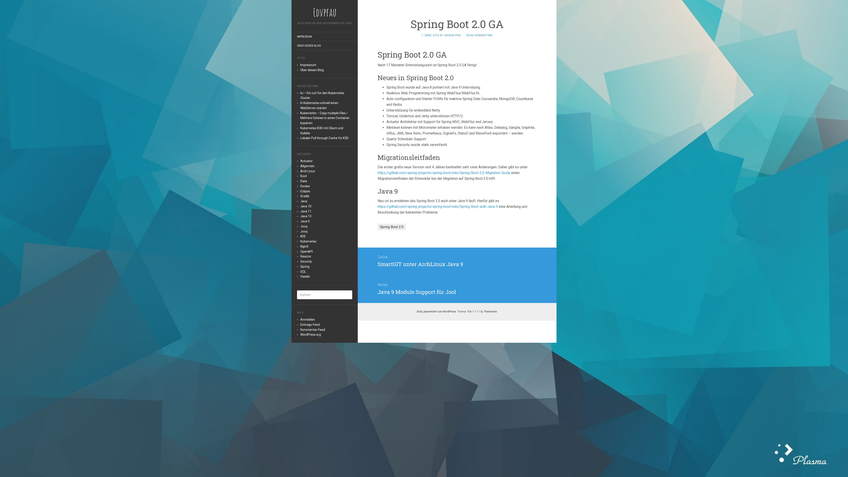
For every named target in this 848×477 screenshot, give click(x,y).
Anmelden (307, 319)
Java (303, 201)
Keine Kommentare (479, 35)
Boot (303, 176)
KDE (303, 236)
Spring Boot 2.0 (391, 227)
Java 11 (305, 211)
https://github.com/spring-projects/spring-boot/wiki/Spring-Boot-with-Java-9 (438, 206)
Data (303, 181)
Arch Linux (307, 171)
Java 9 (305, 221)
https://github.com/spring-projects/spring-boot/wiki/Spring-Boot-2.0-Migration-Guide (444, 173)
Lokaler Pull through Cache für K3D (324, 138)
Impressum (304, 36)
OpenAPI (306, 251)
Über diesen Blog (309, 45)
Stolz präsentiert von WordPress (436, 311)
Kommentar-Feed (312, 329)
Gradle (304, 196)
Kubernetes (308, 241)
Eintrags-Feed (310, 324)
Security (306, 261)
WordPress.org (310, 334)
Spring (304, 266)
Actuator (306, 161)
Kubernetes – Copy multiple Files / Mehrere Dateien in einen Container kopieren (325, 118)
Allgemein (307, 166)
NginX (304, 246)
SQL (303, 271)
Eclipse (305, 191)
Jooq (303, 226)
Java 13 (305, 216)
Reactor (305, 256)
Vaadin (305, 276)
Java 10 (305, 206)
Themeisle (490, 311)
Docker (305, 186)
